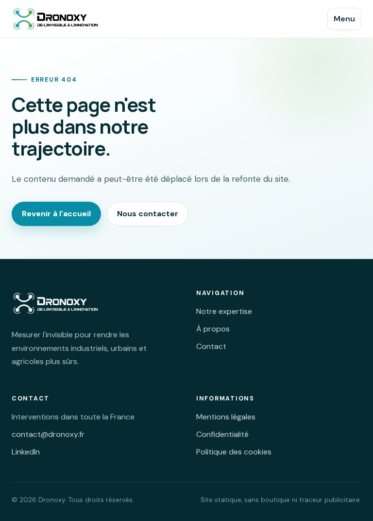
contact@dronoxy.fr (48, 434)
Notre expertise (224, 311)
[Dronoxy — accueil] (63, 19)
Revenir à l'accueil (56, 213)
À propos (213, 329)
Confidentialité (222, 434)
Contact (211, 346)
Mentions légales (225, 417)
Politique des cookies (233, 452)
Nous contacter (147, 213)
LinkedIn (26, 452)
